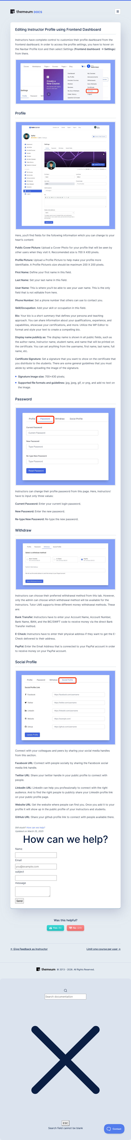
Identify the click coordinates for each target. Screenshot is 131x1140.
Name (18, 848)
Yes (57, 927)
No (77, 927)
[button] (65, 1059)
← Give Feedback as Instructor (29, 949)
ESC (65, 1123)
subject (19, 871)
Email (18, 860)
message (20, 882)
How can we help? (36, 827)
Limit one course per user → (104, 949)
